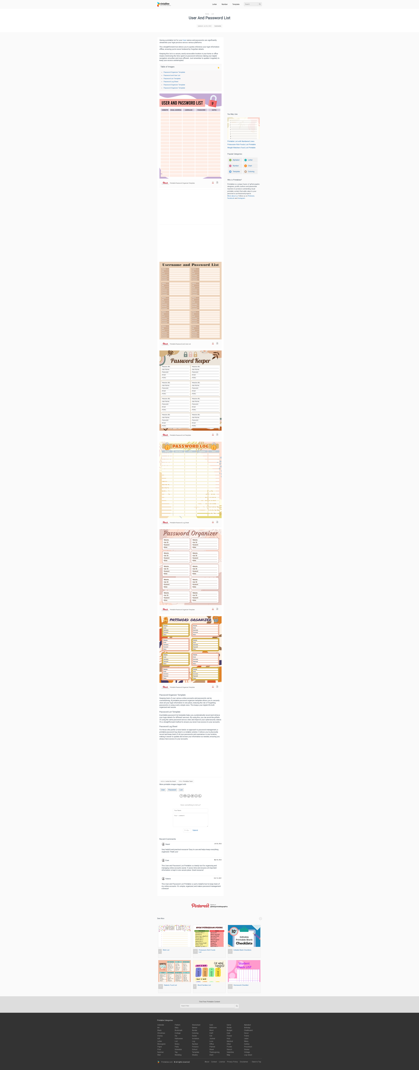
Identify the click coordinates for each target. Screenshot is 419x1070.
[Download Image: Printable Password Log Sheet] (217, 522)
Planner (212, 1047)
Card (211, 1025)
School (194, 1049)
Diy (176, 1036)
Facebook (230, 198)
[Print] (189, 797)
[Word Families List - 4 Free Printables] (209, 960)
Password (172, 790)
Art (158, 1028)
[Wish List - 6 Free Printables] (174, 925)
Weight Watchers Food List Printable (241, 148)
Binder (229, 1028)
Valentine (230, 1052)
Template (236, 4)
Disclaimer (244, 1062)
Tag (176, 1052)
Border (194, 1030)
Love (211, 1041)
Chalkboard (248, 1030)
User (184, 40)
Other (229, 1044)
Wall (159, 1055)
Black (159, 1030)
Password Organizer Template (174, 72)
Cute (228, 1033)
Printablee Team (188, 781)
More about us (232, 196)
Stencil (229, 1049)
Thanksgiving (214, 1052)
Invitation (195, 1038)
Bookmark (178, 1030)
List (181, 790)
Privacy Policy (232, 1062)
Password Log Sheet (171, 82)
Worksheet (196, 1025)
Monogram (161, 1044)
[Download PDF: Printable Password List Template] (213, 434)
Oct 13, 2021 (218, 878)
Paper (159, 1047)
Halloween (179, 1038)
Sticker (246, 1049)
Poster (229, 1047)
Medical (230, 1041)
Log (193, 1041)
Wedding (178, 1055)
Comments (217, 26)
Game (229, 1025)
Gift (158, 1038)
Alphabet (247, 1025)
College (178, 1033)
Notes (177, 1044)
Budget (229, 1030)
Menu (246, 1041)
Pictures (195, 1047)
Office (211, 1044)
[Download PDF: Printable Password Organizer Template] (213, 182)
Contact (214, 1062)
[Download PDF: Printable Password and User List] (213, 343)
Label (246, 1038)
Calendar (160, 1025)
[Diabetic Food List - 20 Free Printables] (174, 960)
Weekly (195, 1055)
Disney (160, 1036)
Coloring (195, 1033)
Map (228, 1055)
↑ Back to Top (255, 1062)
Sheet (211, 1049)
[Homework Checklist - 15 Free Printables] (244, 960)
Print (159, 1049)
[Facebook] (181, 797)
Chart (211, 1055)
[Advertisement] (190, 207)
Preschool (248, 1047)
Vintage (247, 1052)
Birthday (247, 1028)
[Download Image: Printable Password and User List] (217, 343)
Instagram (241, 198)
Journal (212, 1038)
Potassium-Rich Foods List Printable (241, 144)
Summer (160, 1052)
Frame (246, 1036)
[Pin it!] (165, 183)
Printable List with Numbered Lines (240, 141)
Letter (214, 4)
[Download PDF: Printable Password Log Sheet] (213, 522)
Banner (194, 1028)
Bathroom (213, 1028)
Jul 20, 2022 (218, 843)
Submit (195, 830)
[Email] (185, 797)
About (207, 1062)
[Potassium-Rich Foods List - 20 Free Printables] (209, 925)
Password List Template (172, 79)
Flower (229, 1036)
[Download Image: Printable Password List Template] (217, 434)
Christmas (161, 1033)
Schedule (178, 1049)
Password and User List (172, 75)
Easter (194, 1036)
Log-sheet (248, 1055)
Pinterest (251, 196)
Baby (177, 1028)
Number (225, 4)
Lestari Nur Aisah (170, 781)
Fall (210, 1036)
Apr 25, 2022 (218, 860)
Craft (211, 1033)
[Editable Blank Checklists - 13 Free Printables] (244, 925)
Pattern (177, 1025)
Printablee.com (166, 1062)
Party (177, 1047)
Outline (246, 1044)
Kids (228, 1038)
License (222, 1062)
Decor (246, 1033)
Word (211, 1030)
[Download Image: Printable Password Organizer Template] (217, 182)
